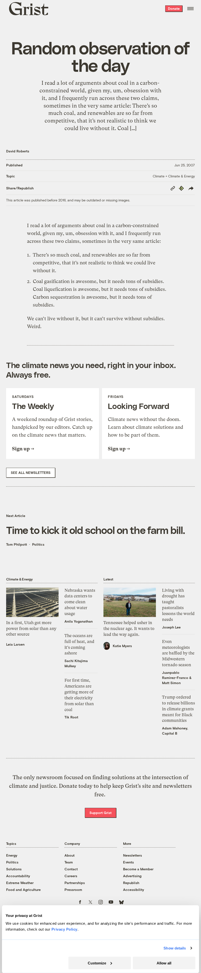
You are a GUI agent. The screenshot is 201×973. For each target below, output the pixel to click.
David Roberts (17, 151)
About (69, 855)
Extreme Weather (20, 883)
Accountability (18, 876)
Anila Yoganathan (78, 621)
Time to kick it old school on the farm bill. (95, 530)
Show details (174, 948)
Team (68, 862)
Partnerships (74, 883)
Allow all (164, 963)
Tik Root (71, 717)
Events (128, 862)
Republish (131, 883)
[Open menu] (190, 8)
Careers (70, 876)
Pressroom (73, 889)
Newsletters (132, 855)
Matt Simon (171, 683)
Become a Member (138, 869)
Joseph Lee (171, 627)
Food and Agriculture (23, 889)
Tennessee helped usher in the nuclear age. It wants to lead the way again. (128, 628)
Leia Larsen (15, 644)
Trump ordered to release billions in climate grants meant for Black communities (178, 709)
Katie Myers (122, 646)
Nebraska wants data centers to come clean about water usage (79, 602)
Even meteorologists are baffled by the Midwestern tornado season (178, 653)
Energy (11, 855)
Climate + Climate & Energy (174, 176)
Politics (38, 544)
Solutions (14, 869)
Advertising (132, 876)
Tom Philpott (16, 544)
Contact (71, 869)
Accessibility (133, 889)
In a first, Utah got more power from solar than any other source (31, 628)
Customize (97, 963)
